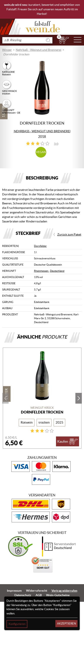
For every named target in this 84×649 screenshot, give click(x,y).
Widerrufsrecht (36, 590)
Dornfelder (40, 246)
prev (5, 398)
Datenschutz (22, 595)
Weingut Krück (42, 407)
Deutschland (57, 270)
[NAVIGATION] (77, 40)
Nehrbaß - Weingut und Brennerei (38, 50)
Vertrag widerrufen (64, 590)
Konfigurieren (17, 624)
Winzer (7, 50)
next (78, 398)
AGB (39, 595)
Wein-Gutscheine (58, 595)
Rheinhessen (41, 270)
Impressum (14, 590)
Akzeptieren (66, 623)
